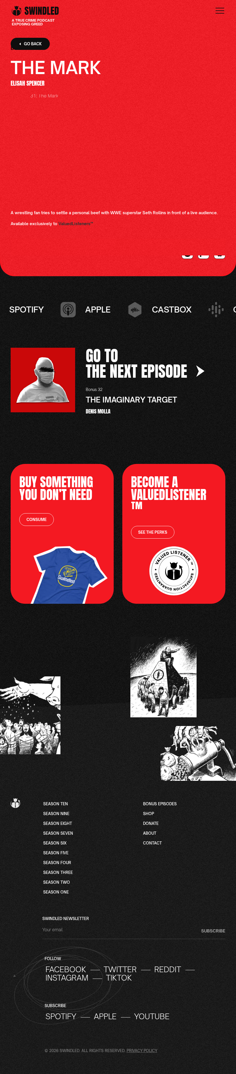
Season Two (56, 883)
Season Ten (55, 804)
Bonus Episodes (160, 804)
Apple (105, 1016)
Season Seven (58, 834)
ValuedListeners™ (75, 223)
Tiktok (119, 978)
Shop (148, 814)
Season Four (57, 863)
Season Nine (56, 814)
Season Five (55, 853)
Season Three (58, 873)
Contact (152, 843)
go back (33, 44)
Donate (151, 824)
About (149, 834)
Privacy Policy (142, 1050)
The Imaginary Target (131, 399)
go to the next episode (138, 363)
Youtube (152, 1016)
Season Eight (57, 824)
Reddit (167, 969)
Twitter (120, 969)
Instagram (66, 978)
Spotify (60, 1016)
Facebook (65, 969)
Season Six (54, 843)
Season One (56, 892)
